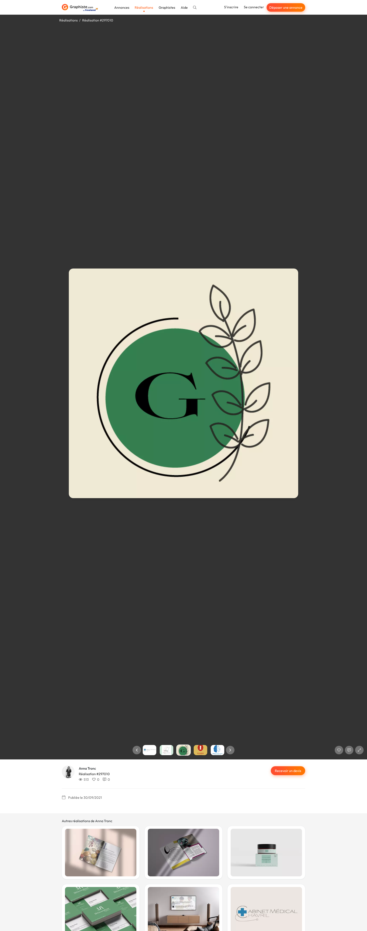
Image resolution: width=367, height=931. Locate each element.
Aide (184, 7)
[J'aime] (339, 750)
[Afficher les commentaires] (349, 750)
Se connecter (254, 7)
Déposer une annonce (285, 7)
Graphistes (167, 7)
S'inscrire (231, 7)
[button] (137, 750)
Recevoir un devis (288, 771)
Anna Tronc (87, 768)
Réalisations (144, 7)
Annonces (121, 7)
